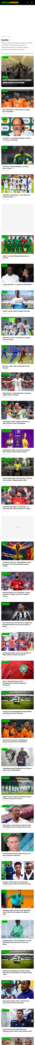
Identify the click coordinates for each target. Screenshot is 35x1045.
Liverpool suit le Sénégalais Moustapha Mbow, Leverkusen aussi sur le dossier (17, 712)
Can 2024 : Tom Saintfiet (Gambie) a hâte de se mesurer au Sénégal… (17, 139)
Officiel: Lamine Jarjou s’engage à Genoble (16, 311)
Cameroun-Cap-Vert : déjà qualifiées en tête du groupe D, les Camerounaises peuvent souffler (17, 564)
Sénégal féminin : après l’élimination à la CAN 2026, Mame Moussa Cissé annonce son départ (17, 942)
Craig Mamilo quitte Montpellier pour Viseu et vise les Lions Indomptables (17, 769)
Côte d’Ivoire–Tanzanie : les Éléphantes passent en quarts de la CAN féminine (15, 741)
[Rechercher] (27, 2)
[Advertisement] (17, 19)
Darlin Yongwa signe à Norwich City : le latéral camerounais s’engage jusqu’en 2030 (17, 479)
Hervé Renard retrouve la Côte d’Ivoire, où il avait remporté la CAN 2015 (17, 854)
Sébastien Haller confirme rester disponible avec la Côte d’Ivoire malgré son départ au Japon (16, 912)
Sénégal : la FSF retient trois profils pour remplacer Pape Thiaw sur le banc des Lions (17, 883)
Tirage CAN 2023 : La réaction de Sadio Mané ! (17, 284)
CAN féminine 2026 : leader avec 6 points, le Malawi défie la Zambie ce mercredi (17, 654)
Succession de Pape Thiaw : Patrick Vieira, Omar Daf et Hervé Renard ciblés (16, 1002)
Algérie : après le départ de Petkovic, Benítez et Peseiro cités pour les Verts (17, 797)
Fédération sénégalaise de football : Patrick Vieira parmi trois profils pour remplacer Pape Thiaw (17, 972)
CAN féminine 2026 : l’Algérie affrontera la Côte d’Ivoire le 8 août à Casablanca (16, 422)
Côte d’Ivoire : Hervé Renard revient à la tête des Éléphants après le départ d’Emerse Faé (17, 826)
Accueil (3, 36)
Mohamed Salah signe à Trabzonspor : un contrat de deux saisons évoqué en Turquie (16, 507)
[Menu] (32, 2)
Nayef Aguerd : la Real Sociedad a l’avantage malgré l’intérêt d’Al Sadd (17, 394)
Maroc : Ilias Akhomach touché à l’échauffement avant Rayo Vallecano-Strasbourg (15, 683)
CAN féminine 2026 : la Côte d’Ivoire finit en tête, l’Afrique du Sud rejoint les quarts (17, 451)
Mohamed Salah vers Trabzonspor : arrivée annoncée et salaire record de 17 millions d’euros (16, 594)
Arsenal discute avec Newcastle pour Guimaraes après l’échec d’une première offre (17, 1030)
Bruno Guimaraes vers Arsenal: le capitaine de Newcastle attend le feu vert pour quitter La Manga (17, 624)
